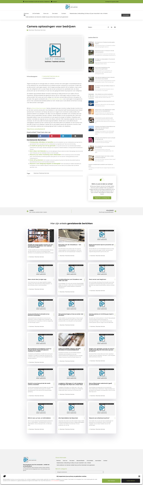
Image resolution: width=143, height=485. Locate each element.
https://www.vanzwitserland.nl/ (36, 129)
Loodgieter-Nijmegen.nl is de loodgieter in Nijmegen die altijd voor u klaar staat (70, 384)
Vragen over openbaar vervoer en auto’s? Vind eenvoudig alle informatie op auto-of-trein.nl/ (101, 350)
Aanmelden (98, 460)
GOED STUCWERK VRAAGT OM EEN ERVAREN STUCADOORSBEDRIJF (69, 349)
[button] (139, 476)
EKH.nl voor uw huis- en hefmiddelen (39, 418)
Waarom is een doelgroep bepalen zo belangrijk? (45, 163)
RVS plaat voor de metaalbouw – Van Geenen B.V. (69, 245)
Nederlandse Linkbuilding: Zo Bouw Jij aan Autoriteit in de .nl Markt (88, 13)
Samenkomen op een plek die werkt (104, 118)
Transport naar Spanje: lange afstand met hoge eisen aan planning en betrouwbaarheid (105, 128)
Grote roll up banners (36, 160)
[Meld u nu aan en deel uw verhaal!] (102, 179)
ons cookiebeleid (55, 480)
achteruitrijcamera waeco (55, 99)
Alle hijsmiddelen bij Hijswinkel (68, 418)
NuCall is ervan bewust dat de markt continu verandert (39, 384)
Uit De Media (36, 13)
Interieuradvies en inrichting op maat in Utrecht (101, 314)
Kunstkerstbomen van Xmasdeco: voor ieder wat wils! (70, 280)
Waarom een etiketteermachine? (99, 418)
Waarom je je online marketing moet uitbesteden (45, 154)
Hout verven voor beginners (97, 279)
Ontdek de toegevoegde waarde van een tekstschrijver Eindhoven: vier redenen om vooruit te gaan (40, 246)
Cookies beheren (131, 480)
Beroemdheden (80, 460)
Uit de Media (90, 460)
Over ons (45, 13)
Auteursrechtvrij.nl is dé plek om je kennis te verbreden (38, 314)
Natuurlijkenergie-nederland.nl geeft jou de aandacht (100, 384)
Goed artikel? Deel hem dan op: (51, 76)
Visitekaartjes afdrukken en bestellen (41, 142)
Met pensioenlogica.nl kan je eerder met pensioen (70, 314)
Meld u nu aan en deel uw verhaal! (102, 184)
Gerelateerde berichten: (49, 78)
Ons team (55, 13)
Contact (63, 13)
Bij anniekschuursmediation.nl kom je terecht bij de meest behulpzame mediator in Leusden (39, 350)
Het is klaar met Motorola (38, 151)
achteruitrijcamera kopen (38, 108)
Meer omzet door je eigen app (37, 279)
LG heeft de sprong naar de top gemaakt (42, 145)
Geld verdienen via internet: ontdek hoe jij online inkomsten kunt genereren (47, 17)
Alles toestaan (111, 480)
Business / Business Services (37, 30)
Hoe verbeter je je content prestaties (104, 94)
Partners (26, 13)
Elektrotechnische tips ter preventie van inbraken (101, 245)
